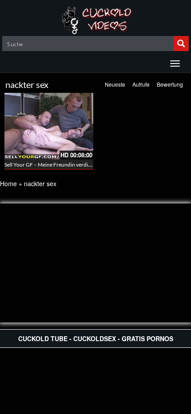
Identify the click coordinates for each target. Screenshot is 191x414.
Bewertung (170, 84)
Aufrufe (141, 84)
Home (8, 183)
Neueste (115, 84)
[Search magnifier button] (181, 43)
